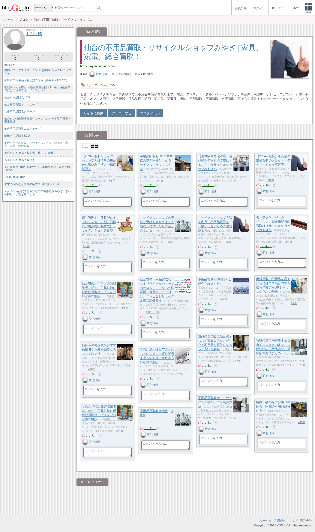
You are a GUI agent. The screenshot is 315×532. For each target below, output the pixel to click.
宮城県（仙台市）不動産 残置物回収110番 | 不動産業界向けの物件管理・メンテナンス (37, 89)
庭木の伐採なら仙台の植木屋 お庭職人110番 (32, 184)
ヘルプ (292, 520)
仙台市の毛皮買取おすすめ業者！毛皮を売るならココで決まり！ (99, 349)
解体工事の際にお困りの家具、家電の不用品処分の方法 (273, 406)
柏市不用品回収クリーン (19, 111)
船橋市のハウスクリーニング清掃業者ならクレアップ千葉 (37, 72)
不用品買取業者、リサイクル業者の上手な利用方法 (215, 402)
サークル (266, 520)
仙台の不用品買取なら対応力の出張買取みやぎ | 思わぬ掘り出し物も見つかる (37, 193)
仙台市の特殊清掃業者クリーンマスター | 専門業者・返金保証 (37, 120)
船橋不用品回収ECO (17, 135)
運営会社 (306, 520)
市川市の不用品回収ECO (19, 160)
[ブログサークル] (15, 7)
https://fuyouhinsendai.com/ (98, 66)
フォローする (121, 113)
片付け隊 (102, 74)
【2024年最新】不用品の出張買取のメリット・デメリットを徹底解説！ (273, 160)
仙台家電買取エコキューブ (21, 104)
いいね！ (92, 185)
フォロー (15, 57)
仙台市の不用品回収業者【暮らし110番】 (30, 152)
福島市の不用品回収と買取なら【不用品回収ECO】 (36, 80)
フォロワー (38, 57)
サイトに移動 (93, 113)
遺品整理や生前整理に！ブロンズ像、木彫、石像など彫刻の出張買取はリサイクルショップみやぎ (99, 226)
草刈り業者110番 (15, 177)
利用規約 (280, 520)
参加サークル (61, 57)
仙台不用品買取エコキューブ (22, 128)
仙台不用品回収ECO (17, 97)
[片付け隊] (85, 191)
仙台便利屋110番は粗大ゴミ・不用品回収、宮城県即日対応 (37, 168)
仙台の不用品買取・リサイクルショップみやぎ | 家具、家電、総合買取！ (36, 144)
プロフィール (150, 113)
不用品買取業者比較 (154, 411)
